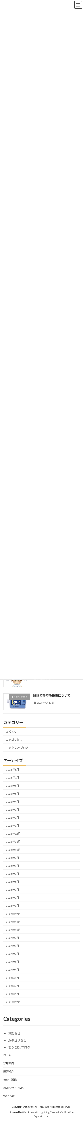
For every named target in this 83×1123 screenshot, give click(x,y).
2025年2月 (12, 897)
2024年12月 (13, 913)
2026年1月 (12, 825)
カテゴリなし (14, 739)
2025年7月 (12, 873)
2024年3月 (12, 977)
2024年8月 (12, 945)
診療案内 (8, 1063)
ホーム (7, 1055)
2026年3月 (12, 809)
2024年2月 (12, 985)
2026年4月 (12, 801)
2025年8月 (12, 865)
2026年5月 (12, 793)
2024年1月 (12, 993)
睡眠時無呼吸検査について (51, 695)
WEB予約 (9, 1096)
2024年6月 (12, 961)
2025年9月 (12, 857)
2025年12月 (13, 833)
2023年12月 (13, 1002)
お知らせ (11, 731)
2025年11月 (13, 841)
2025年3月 (12, 889)
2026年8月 (12, 769)
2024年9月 (12, 937)
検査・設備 (10, 1079)
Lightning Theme (49, 1112)
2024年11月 (13, 921)
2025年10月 (13, 849)
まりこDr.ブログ (18, 747)
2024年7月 (12, 953)
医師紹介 (8, 1071)
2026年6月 (12, 785)
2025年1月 (12, 905)
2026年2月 (12, 817)
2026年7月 (12, 777)
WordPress (28, 1112)
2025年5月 (12, 881)
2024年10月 (13, 929)
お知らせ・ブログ (14, 1088)
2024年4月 (12, 969)
